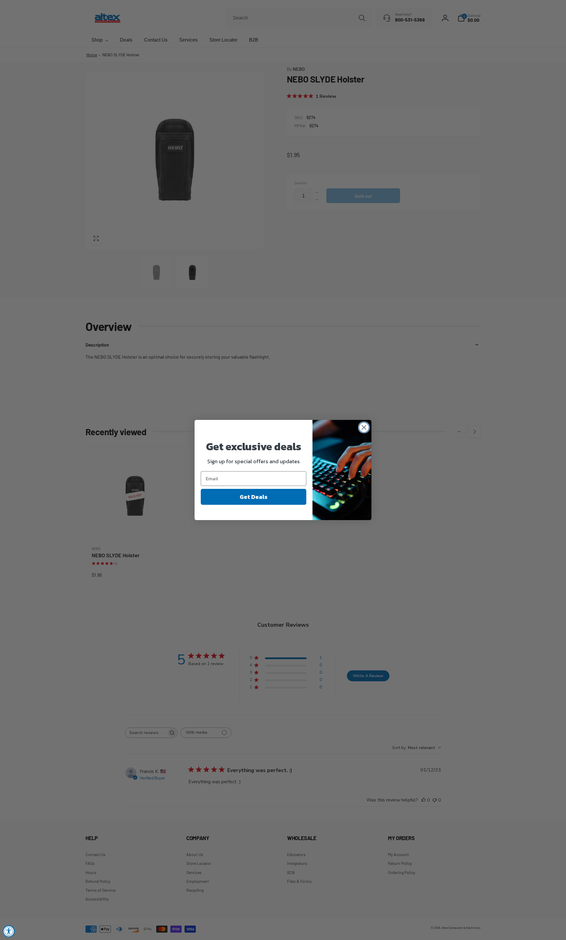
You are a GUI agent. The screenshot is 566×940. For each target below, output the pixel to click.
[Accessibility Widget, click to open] (9, 931)
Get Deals (253, 496)
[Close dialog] (364, 427)
